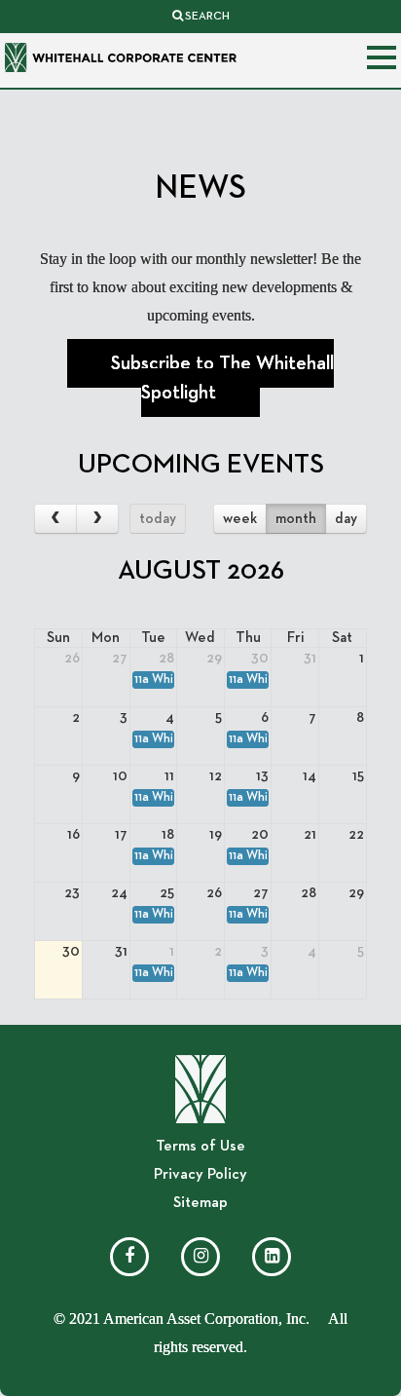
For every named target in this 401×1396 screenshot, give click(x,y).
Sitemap (200, 1203)
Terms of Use (200, 1146)
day (346, 518)
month (295, 518)
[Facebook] (129, 1256)
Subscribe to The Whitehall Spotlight (222, 378)
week (240, 518)
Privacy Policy (200, 1175)
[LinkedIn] (271, 1256)
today (157, 518)
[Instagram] (200, 1256)
